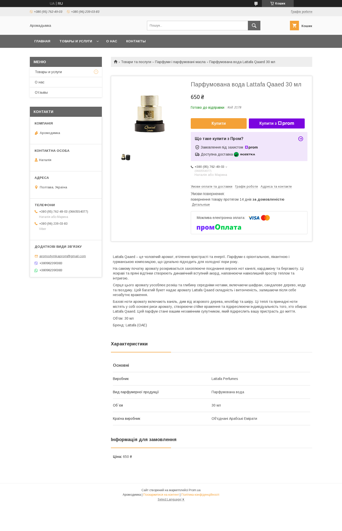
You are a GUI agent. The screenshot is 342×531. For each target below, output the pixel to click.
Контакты (136, 41)
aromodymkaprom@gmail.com (62, 256)
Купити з (268, 123)
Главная (42, 41)
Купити (219, 123)
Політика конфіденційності (200, 494)
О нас (111, 41)
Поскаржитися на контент (161, 494)
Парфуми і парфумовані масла (180, 62)
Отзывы (41, 92)
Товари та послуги (136, 62)
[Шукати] (254, 25)
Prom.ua (195, 490)
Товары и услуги (75, 41)
